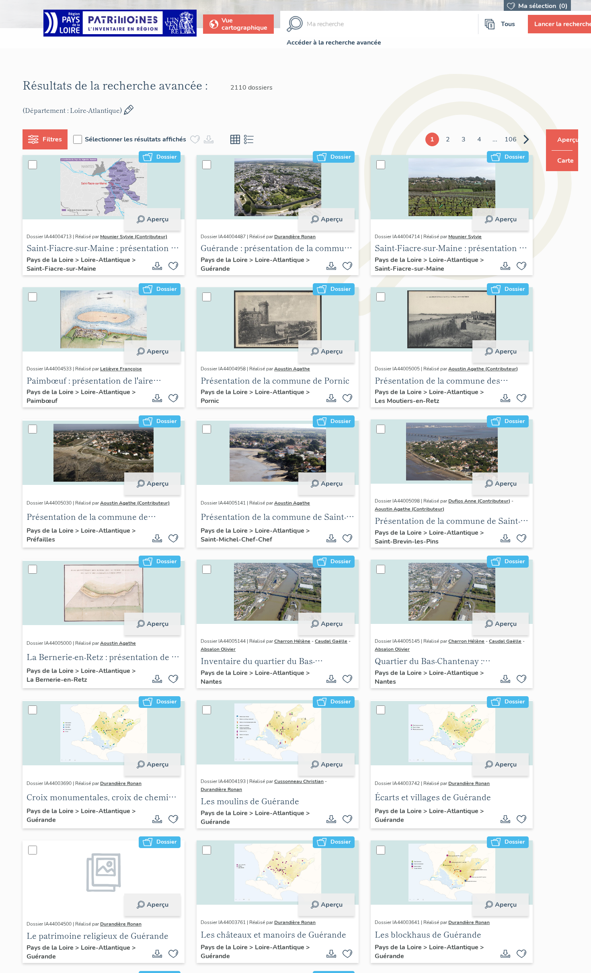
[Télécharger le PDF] (154, 266)
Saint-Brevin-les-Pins (398, 541)
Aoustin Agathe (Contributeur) (474, 369)
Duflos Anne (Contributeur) (470, 501)
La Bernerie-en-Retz (60, 679)
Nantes (208, 681)
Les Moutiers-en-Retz (398, 401)
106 (495, 139)
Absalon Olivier (218, 649)
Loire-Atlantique (109, 260)
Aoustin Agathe (289, 369)
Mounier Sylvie (456, 236)
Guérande (212, 268)
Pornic (207, 401)
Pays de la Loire (54, 260)
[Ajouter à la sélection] (170, 266)
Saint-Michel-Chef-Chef (233, 539)
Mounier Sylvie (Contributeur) (136, 236)
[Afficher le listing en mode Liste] (252, 139)
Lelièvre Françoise (124, 369)
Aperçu (154, 219)
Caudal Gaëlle (328, 641)
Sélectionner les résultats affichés (138, 139)
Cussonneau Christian (296, 781)
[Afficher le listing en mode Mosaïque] (238, 139)
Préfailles (44, 539)
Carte (560, 160)
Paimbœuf (45, 401)
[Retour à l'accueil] (120, 24)
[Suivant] (511, 139)
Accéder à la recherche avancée (334, 42)
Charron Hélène (289, 641)
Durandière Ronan (292, 236)
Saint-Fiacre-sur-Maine (64, 268)
